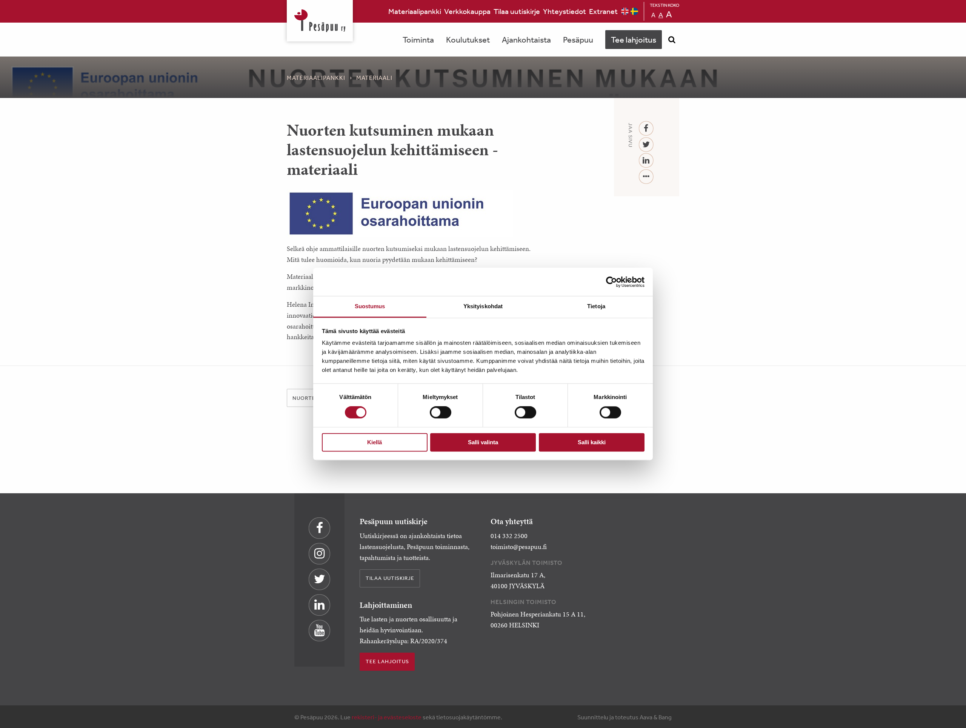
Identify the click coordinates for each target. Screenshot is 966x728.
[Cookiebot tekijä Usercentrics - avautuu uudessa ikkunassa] (611, 282)
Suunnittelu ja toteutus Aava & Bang (624, 717)
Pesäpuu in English (625, 11)
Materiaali (374, 77)
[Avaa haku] (671, 39)
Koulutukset (468, 39)
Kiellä (374, 442)
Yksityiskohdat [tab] (483, 306)
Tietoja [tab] (596, 306)
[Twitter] (646, 145)
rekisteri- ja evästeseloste (386, 717)
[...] (646, 177)
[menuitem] (415, 11)
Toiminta (418, 39)
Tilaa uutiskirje (517, 11)
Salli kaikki (592, 442)
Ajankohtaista (526, 39)
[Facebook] (646, 129)
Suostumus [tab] (370, 306)
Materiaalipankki (414, 11)
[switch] (440, 413)
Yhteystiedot (564, 11)
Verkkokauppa (467, 11)
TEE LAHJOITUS (387, 661)
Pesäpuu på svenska (634, 11)
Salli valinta (483, 442)
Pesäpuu (320, 20)
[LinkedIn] (646, 161)
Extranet (603, 11)
